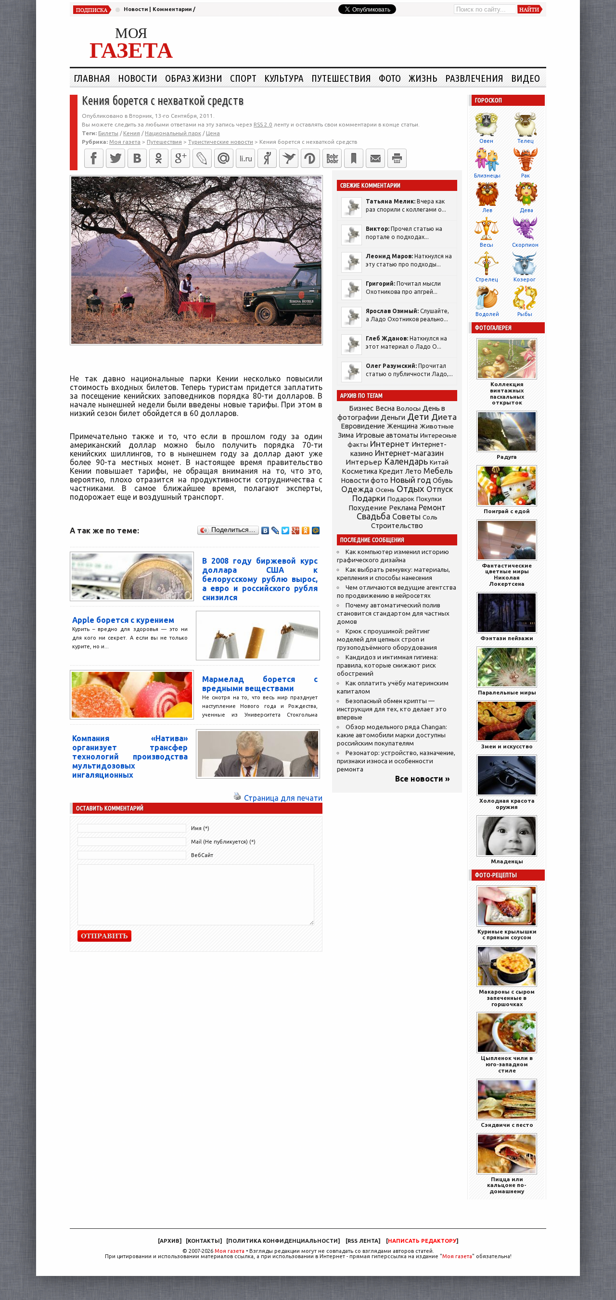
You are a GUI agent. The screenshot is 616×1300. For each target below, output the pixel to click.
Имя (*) (200, 828)
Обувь (443, 480)
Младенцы (507, 861)
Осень (385, 489)
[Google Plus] (296, 530)
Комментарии (172, 9)
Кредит (391, 471)
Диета (444, 416)
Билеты (108, 133)
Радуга (507, 457)
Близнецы (487, 175)
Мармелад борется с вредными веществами (260, 684)
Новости (136, 9)
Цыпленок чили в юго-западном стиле (507, 1064)
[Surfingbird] (288, 158)
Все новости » (422, 778)
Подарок (400, 499)
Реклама (403, 508)
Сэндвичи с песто (507, 1125)
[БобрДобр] (332, 158)
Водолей (487, 314)
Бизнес (361, 408)
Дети (418, 417)
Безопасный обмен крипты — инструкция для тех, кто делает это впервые (392, 709)
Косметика (359, 471)
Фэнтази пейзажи (506, 638)
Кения (131, 133)
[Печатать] (397, 158)
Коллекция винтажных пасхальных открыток (507, 393)
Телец (525, 141)
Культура (284, 78)
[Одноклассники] (158, 158)
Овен (486, 141)
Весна (385, 408)
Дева (526, 210)
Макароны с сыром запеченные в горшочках (507, 997)
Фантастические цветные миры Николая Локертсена (507, 574)
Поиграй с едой (507, 511)
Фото (390, 78)
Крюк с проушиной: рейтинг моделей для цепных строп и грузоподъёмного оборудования (387, 639)
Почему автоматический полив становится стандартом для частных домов (393, 613)
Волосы (409, 408)
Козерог (524, 279)
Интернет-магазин (409, 453)
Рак (525, 175)
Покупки (429, 499)
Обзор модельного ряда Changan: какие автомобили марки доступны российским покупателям (392, 735)
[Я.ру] (267, 158)
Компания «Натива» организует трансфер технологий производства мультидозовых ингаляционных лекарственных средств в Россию (130, 765)
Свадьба (373, 516)
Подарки (368, 498)
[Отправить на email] (375, 158)
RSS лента (362, 1241)
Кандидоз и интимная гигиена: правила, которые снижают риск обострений (387, 665)
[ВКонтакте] (137, 158)
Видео (525, 78)
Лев (487, 210)
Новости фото (364, 480)
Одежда (357, 488)
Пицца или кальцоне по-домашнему (506, 1185)
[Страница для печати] (237, 798)
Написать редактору (422, 1241)
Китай (439, 462)
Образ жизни (193, 78)
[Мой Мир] (316, 530)
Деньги (393, 417)
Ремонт (432, 507)
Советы (406, 516)
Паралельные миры (507, 692)
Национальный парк (173, 133)
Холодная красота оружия (507, 803)
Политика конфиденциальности (283, 1241)
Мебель (438, 471)
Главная (92, 78)
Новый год (410, 479)
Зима (346, 435)
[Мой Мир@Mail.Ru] (223, 158)
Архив (170, 1241)
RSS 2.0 (263, 124)
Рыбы (524, 314)
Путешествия (341, 78)
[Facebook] (93, 158)
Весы (486, 245)
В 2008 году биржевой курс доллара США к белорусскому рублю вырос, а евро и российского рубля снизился (260, 579)
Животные (437, 426)
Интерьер (364, 462)
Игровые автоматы (387, 435)
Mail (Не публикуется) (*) (223, 842)
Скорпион (525, 245)
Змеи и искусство (507, 746)
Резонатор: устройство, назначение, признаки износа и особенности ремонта (396, 761)
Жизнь (423, 78)
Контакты (204, 1241)
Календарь (406, 461)
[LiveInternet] (245, 158)
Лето (413, 471)
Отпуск (439, 489)
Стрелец (486, 279)
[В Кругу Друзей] (310, 158)
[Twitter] (115, 158)
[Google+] (180, 158)
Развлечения (474, 78)
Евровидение (363, 426)
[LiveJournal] (202, 158)
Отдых (410, 489)
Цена (213, 133)
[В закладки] (353, 158)
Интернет (390, 443)
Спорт (243, 78)
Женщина (402, 426)
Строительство (397, 525)
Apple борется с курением (123, 620)
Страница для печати (283, 798)
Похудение (367, 508)
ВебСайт (202, 855)
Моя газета (229, 1251)
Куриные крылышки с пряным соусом (507, 934)
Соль (430, 517)
